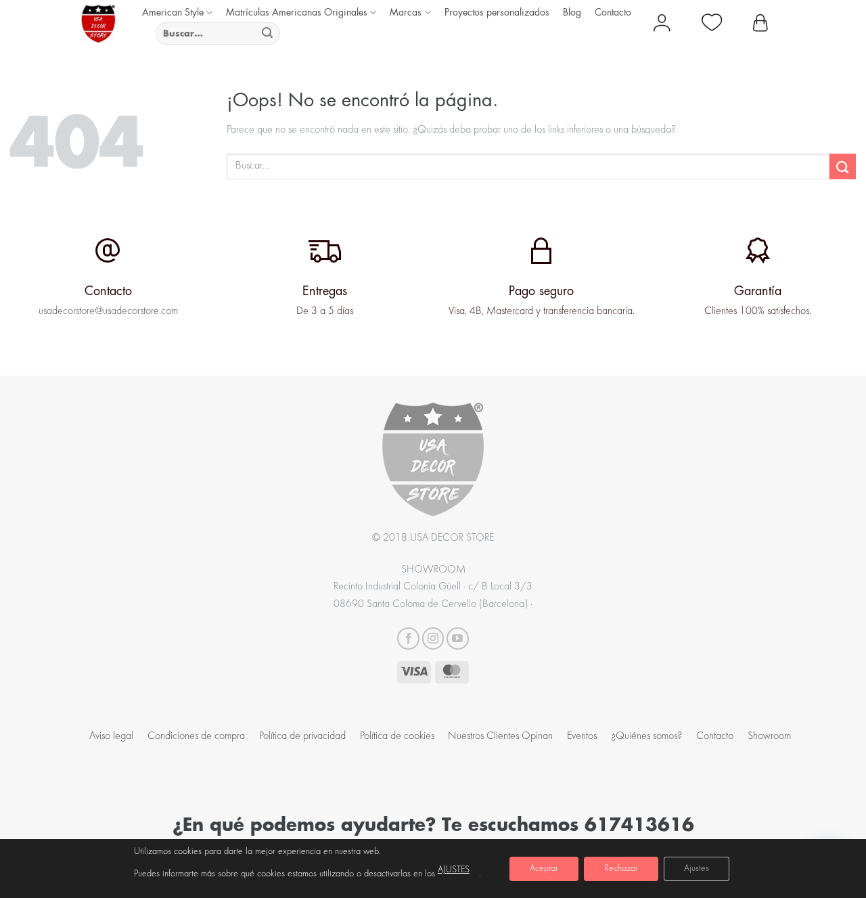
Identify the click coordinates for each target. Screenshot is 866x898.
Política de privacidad (302, 736)
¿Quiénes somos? (646, 736)
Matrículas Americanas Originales (296, 12)
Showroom (769, 736)
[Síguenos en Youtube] (458, 638)
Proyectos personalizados (497, 12)
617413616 (639, 823)
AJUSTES (454, 870)
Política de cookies (397, 736)
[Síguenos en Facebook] (408, 638)
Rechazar (621, 869)
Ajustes (696, 869)
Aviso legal (111, 736)
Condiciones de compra (196, 736)
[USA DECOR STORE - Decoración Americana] (98, 23)
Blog (572, 12)
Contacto (613, 12)
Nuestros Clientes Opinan (500, 736)
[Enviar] (267, 33)
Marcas (405, 12)
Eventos (582, 736)
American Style (173, 12)
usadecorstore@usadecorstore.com (108, 311)
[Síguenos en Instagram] (433, 638)
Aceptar (544, 869)
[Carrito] (760, 24)
